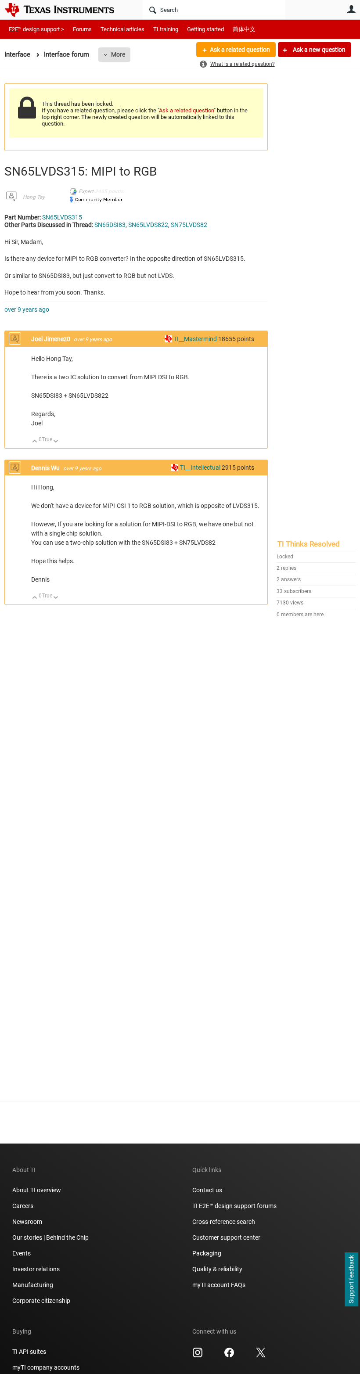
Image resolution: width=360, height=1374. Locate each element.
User (351, 9)
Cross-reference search (223, 1221)
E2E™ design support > (36, 29)
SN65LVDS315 (62, 217)
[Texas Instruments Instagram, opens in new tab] (197, 1355)
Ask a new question (319, 49)
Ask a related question (240, 49)
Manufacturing (32, 1284)
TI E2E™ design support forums (234, 1205)
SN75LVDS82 (189, 224)
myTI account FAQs (218, 1284)
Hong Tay (34, 197)
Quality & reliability (217, 1269)
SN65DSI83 (110, 224)
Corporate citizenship (41, 1300)
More (118, 54)
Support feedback (351, 1279)
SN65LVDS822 (148, 224)
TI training (165, 29)
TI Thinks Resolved (308, 544)
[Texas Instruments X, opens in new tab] (261, 1355)
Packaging (206, 1253)
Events (21, 1253)
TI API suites (29, 1351)
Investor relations (36, 1269)
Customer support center (226, 1237)
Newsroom (27, 1221)
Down (56, 442)
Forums (82, 29)
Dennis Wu (46, 467)
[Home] (65, 10)
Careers (22, 1205)
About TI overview (36, 1190)
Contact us (207, 1190)
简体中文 (244, 29)
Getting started (205, 29)
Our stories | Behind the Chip (50, 1237)
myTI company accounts (45, 1367)
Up (35, 442)
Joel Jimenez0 (51, 338)
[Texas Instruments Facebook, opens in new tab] (229, 1355)
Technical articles (122, 29)
